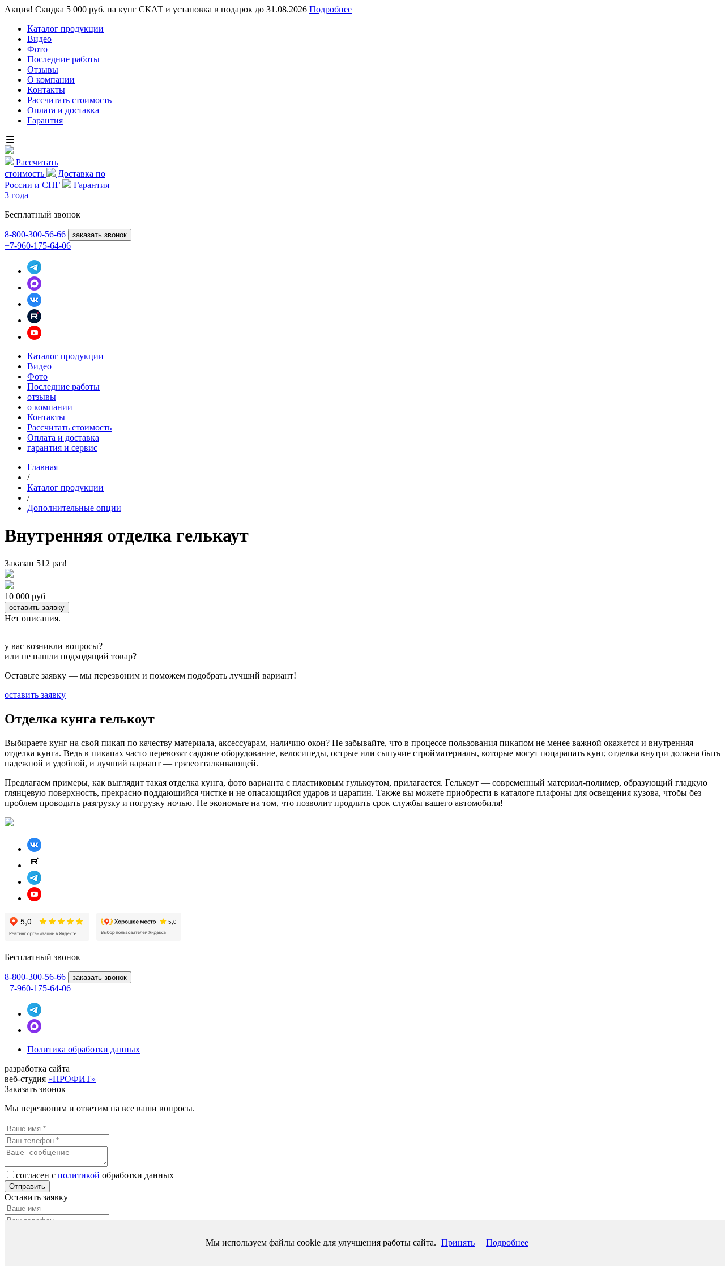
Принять (458, 1242)
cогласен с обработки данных (95, 1175)
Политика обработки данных (83, 1049)
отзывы (41, 397)
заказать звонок (99, 235)
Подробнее (330, 9)
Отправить (27, 1186)
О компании (51, 79)
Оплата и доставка (63, 110)
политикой (79, 1175)
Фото (37, 49)
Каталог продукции (65, 28)
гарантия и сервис (62, 448)
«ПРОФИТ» (72, 1079)
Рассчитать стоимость (69, 100)
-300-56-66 (35, 234)
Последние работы (63, 59)
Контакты (46, 90)
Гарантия (45, 120)
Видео (39, 39)
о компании (49, 407)
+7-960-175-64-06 (38, 245)
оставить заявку (37, 607)
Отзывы (42, 69)
